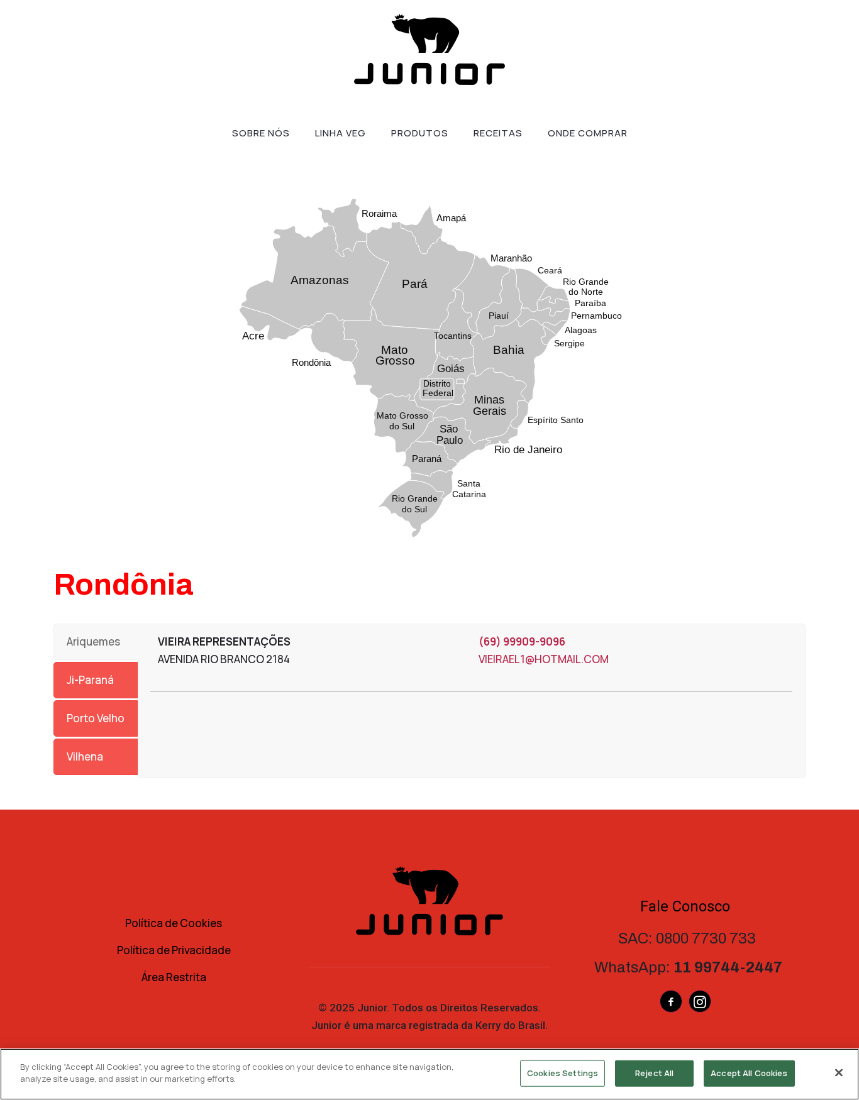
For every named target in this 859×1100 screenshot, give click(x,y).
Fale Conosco (685, 906)
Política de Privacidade (174, 950)
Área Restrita (173, 977)
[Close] (839, 1072)
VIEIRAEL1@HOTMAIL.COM (544, 659)
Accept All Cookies (749, 1073)
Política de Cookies (173, 923)
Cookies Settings (562, 1073)
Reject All (654, 1073)
